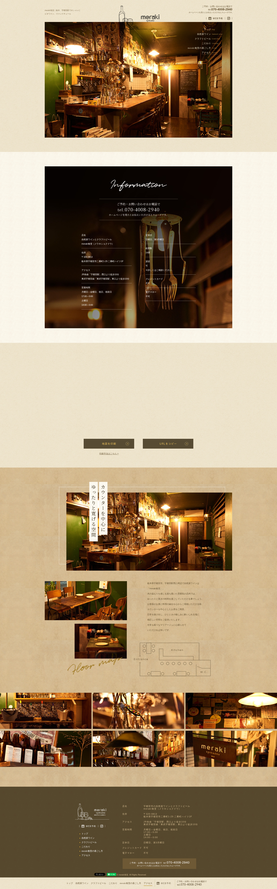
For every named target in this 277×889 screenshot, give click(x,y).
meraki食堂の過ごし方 (130, 883)
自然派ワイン (81, 883)
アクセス (148, 883)
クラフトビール (98, 883)
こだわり (113, 883)
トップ (69, 883)
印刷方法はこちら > (109, 453)
